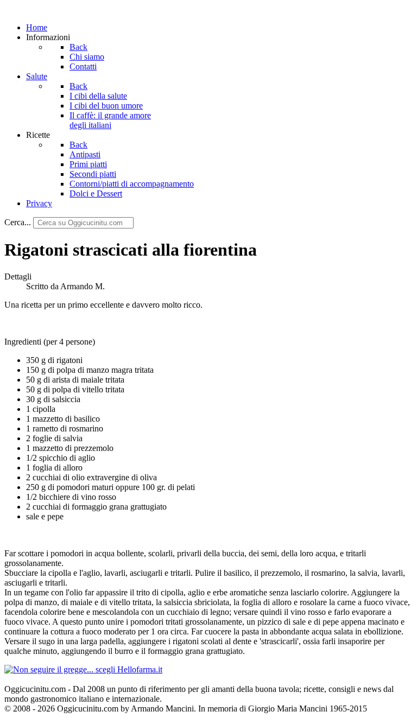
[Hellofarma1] (83, 669)
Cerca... (17, 222)
